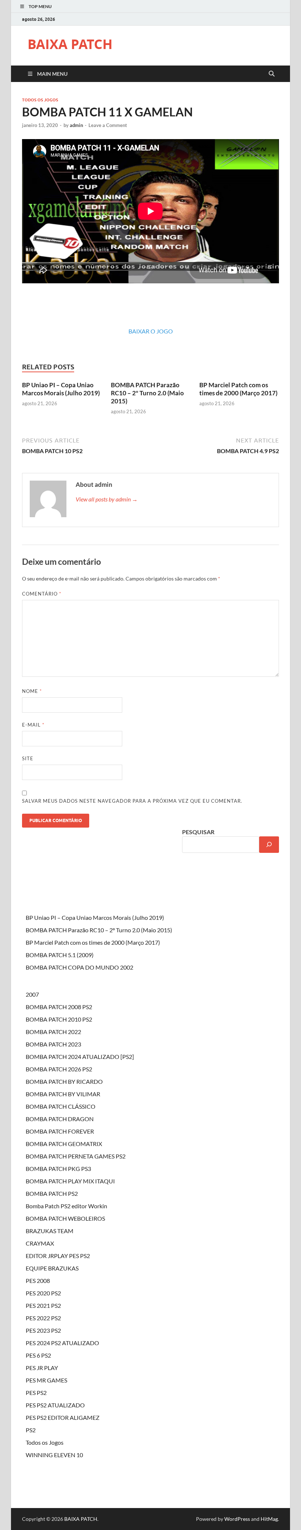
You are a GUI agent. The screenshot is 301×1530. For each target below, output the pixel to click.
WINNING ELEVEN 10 (54, 1454)
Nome (32, 691)
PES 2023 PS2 (43, 1330)
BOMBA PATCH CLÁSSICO (60, 1106)
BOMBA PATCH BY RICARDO (64, 1081)
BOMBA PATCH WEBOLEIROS (65, 1218)
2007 (32, 994)
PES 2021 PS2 (43, 1305)
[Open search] (271, 74)
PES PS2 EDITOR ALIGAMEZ (62, 1417)
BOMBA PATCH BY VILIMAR (63, 1093)
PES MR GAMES (46, 1380)
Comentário (41, 594)
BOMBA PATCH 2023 (53, 1044)
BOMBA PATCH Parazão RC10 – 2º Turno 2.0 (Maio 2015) (147, 393)
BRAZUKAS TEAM (49, 1230)
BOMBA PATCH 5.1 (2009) (60, 954)
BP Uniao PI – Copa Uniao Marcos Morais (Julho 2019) (61, 389)
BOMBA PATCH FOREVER (60, 1131)
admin (76, 125)
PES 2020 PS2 (43, 1293)
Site (27, 758)
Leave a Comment (107, 125)
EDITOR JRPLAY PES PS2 (58, 1255)
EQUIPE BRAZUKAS (52, 1268)
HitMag (269, 1519)
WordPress (237, 1519)
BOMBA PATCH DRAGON (60, 1118)
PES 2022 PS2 (43, 1317)
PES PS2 (36, 1392)
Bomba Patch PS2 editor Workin (66, 1205)
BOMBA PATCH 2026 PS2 (59, 1069)
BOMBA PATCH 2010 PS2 (59, 1019)
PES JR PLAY (42, 1367)
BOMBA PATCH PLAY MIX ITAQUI (70, 1181)
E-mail (33, 725)
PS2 (31, 1429)
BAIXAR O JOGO (150, 331)
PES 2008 (38, 1280)
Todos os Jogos (40, 99)
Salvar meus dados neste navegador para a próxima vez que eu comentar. (132, 801)
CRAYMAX (40, 1243)
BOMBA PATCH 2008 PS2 (59, 1006)
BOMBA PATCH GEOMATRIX (64, 1143)
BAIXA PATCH (70, 44)
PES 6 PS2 (38, 1355)
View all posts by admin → (107, 499)
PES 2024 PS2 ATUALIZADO (62, 1342)
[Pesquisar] (269, 844)
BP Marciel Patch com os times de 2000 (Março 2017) (238, 389)
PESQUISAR (198, 831)
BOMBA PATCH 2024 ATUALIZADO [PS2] (80, 1056)
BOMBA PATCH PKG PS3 (58, 1168)
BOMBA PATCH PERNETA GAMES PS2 (76, 1156)
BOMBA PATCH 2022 (53, 1031)
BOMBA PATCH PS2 (52, 1193)
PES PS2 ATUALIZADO (55, 1405)
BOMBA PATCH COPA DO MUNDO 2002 (79, 967)
